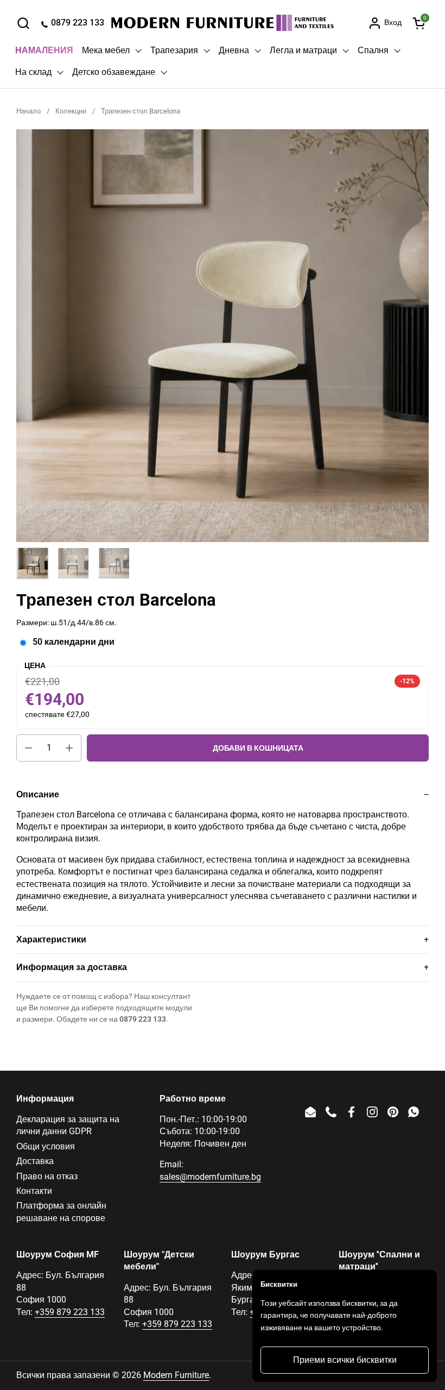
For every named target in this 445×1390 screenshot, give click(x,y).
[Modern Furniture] (222, 23)
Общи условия (45, 1146)
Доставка (35, 1161)
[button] (23, 23)
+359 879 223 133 (70, 1312)
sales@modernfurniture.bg (210, 1177)
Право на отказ (47, 1176)
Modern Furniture (176, 1375)
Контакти (34, 1191)
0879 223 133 (142, 1019)
